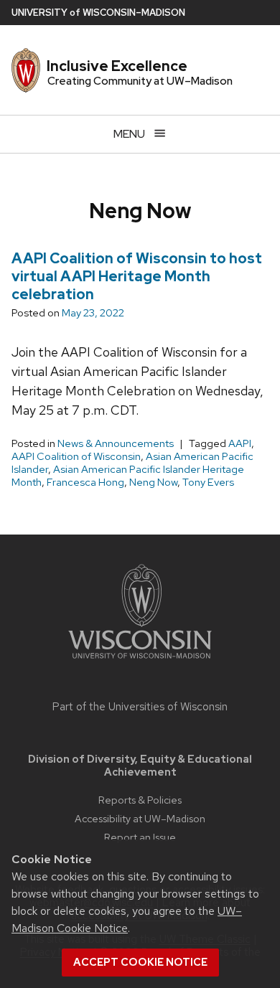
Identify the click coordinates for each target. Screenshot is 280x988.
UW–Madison (98, 12)
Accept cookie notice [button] (140, 962)
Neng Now (153, 482)
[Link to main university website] (140, 661)
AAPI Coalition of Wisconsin (76, 456)
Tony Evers (208, 482)
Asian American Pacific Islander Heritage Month (127, 475)
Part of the (140, 707)
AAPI (239, 443)
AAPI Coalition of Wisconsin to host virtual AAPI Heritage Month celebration (136, 276)
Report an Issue (140, 837)
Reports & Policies (140, 799)
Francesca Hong (85, 482)
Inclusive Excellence (117, 66)
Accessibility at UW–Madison (140, 818)
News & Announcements (115, 443)
